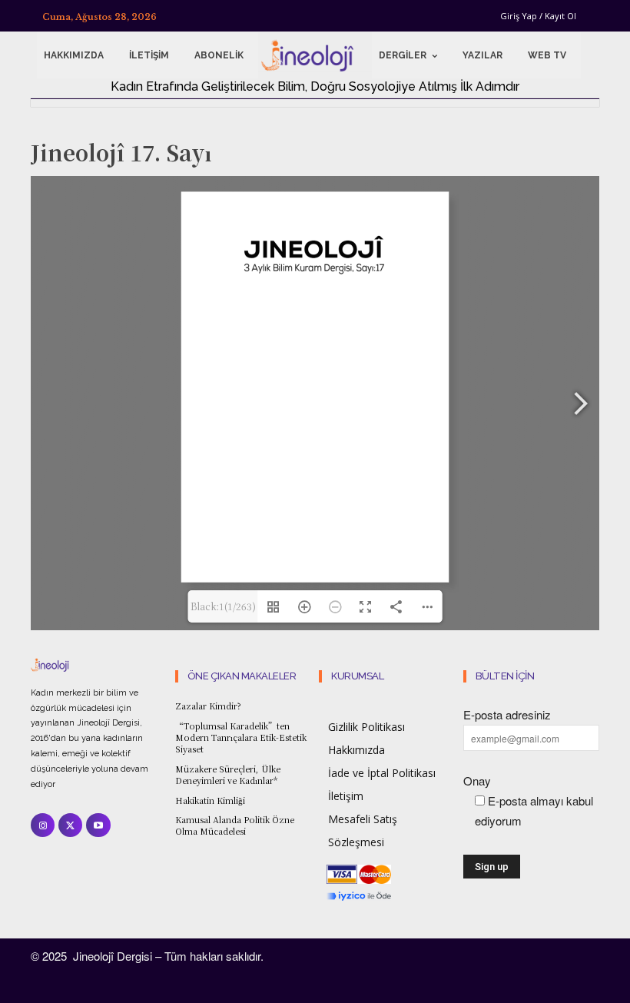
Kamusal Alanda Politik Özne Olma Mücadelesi (234, 825)
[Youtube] (98, 825)
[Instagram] (43, 825)
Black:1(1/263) (223, 606)
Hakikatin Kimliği (210, 800)
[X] (70, 825)
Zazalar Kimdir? (208, 705)
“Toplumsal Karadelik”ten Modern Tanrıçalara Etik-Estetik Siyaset (241, 737)
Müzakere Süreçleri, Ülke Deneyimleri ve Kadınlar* (227, 774)
